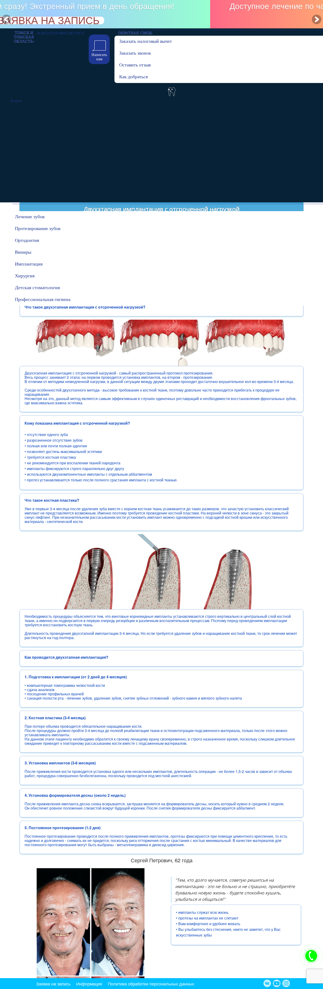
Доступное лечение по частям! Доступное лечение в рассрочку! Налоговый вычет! (160, 10)
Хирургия (25, 275)
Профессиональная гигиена (38, 299)
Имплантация (29, 263)
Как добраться (133, 76)
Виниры (23, 252)
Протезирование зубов (37, 228)
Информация (89, 983)
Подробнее (161, 21)
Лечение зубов (29, 216)
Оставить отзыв (135, 64)
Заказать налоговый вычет (142, 41)
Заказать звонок (135, 53)
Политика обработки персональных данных (151, 983)
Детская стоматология (37, 287)
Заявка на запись (53, 983)
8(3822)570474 (49, 32)
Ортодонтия (27, 240)
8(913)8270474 (72, 32)
